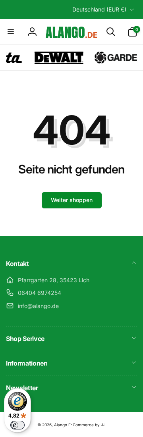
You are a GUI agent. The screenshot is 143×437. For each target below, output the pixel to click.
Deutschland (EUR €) (99, 9)
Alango (60, 424)
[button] (10, 31)
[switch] (17, 425)
